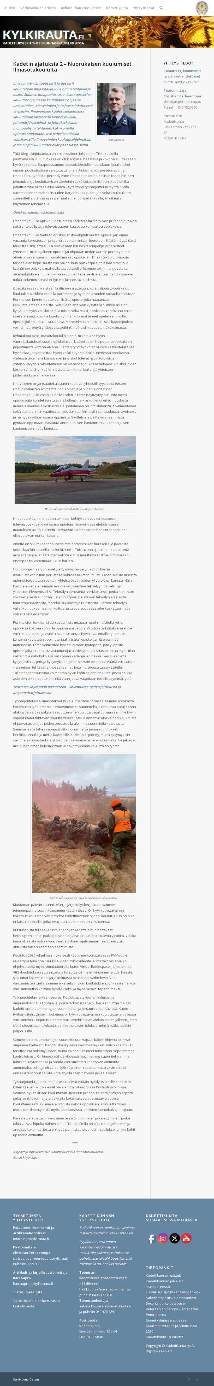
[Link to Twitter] (189, 1379)
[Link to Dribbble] (197, 1379)
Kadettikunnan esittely (164, 1275)
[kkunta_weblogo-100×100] (202, 8)
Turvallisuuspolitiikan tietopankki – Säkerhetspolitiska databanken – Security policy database (173, 1298)
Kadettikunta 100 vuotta (164, 1337)
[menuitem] (9, 8)
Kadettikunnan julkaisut (164, 1281)
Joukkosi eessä (158, 1286)
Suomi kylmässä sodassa (166, 1320)
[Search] (161, 8)
